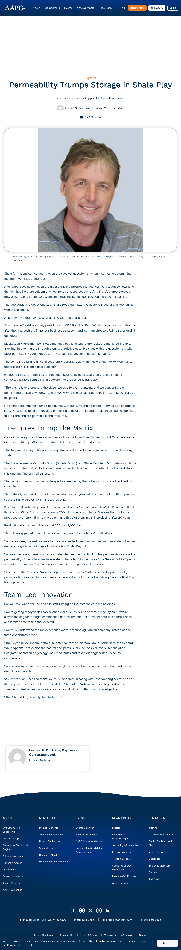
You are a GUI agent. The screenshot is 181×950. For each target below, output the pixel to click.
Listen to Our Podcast (124, 876)
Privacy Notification (44, 935)
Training (153, 828)
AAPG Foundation (12, 890)
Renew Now (137, 8)
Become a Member (49, 855)
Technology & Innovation (125, 845)
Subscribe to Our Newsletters (121, 867)
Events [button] (68, 8)
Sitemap (143, 935)
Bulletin (153, 872)
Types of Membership (51, 835)
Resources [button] (105, 8)
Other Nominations (13, 876)
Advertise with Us (122, 883)
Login (173, 8)
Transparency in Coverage (118, 935)
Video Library (156, 852)
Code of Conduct (89, 935)
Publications (9, 869)
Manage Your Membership (53, 862)
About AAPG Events (87, 835)
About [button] (36, 8)
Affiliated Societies (13, 856)
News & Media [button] (85, 8)
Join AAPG (157, 8)
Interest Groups (11, 838)
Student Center (47, 848)
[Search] (124, 8)
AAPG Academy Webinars (90, 841)
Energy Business (121, 852)
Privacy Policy (14, 945)
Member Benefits (48, 828)
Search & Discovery (159, 866)
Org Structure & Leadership (11, 830)
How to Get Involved (50, 841)
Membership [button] (52, 8)
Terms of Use (67, 935)
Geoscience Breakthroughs (120, 836)
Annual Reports (11, 883)
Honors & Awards (12, 863)
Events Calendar (85, 828)
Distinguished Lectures (161, 835)
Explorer (116, 828)
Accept (168, 943)
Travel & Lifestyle (121, 859)
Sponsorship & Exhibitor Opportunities (89, 850)
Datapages (154, 859)
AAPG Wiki (154, 879)
